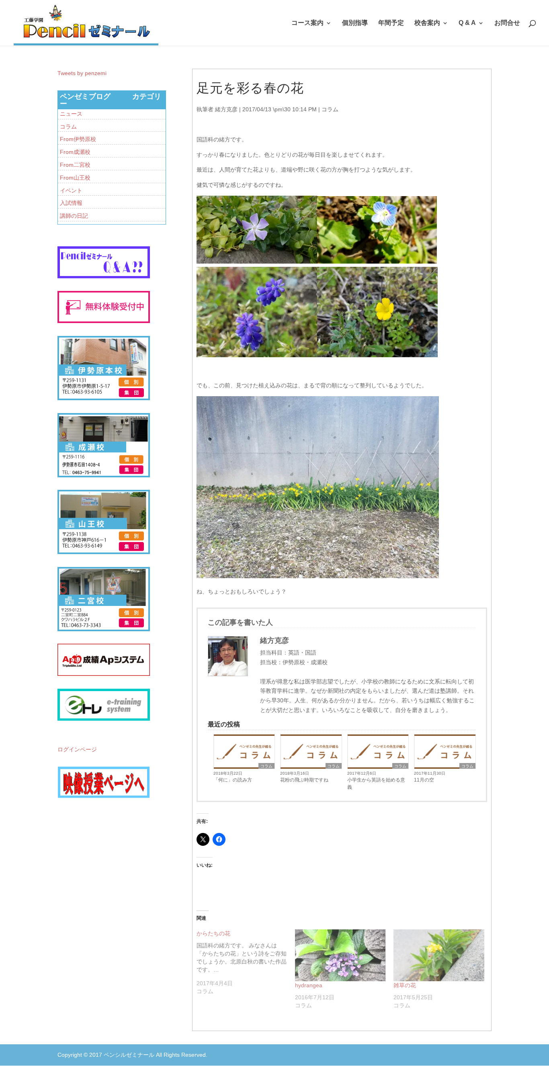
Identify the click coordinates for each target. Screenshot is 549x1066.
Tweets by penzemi (82, 73)
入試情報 (71, 203)
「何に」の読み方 (232, 780)
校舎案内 (427, 23)
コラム (330, 109)
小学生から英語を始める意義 (376, 783)
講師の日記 (74, 216)
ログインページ (77, 749)
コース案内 (307, 23)
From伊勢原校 (78, 139)
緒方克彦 (226, 109)
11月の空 (424, 780)
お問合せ (507, 23)
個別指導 (355, 23)
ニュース (71, 113)
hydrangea (308, 985)
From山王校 (75, 177)
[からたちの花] (246, 962)
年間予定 (391, 23)
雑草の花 (404, 985)
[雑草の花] (438, 955)
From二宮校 (75, 165)
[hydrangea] (340, 955)
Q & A (467, 23)
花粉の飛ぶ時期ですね (304, 780)
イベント (71, 190)
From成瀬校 (75, 152)
